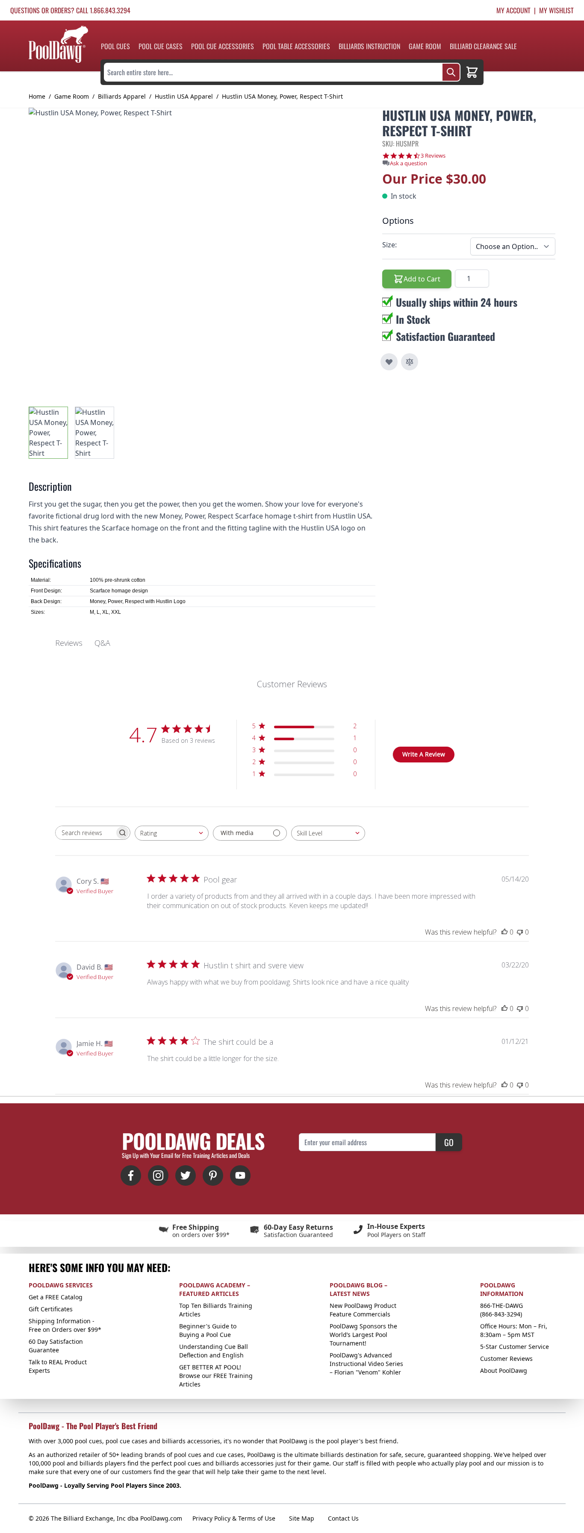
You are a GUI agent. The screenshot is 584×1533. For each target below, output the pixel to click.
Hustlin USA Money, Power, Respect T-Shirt (282, 96)
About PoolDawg (503, 1370)
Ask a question (408, 163)
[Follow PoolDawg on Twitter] (185, 1175)
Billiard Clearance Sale (483, 46)
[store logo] (58, 44)
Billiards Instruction (369, 46)
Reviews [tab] (69, 643)
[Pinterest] (213, 1175)
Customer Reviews (506, 1358)
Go (449, 1142)
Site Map (301, 1518)
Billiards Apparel (122, 96)
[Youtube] (240, 1175)
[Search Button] (451, 72)
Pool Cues (115, 46)
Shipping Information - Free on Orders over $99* (65, 1325)
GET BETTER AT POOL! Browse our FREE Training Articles (216, 1375)
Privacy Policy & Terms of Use (233, 1518)
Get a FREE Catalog (56, 1297)
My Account (513, 10)
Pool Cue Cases (161, 46)
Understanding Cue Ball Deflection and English (213, 1350)
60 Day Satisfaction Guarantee (56, 1345)
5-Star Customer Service (514, 1346)
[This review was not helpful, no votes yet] (520, 932)
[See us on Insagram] (158, 1175)
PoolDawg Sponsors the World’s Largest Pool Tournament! (363, 1334)
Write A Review (423, 754)
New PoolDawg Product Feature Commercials (363, 1309)
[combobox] (172, 833)
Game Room (425, 46)
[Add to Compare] (409, 361)
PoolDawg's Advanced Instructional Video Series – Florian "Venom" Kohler (366, 1363)
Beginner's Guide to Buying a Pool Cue (207, 1330)
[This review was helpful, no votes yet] (504, 932)
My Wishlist (556, 10)
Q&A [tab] (102, 643)
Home (37, 96)
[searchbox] (85, 832)
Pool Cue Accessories (222, 46)
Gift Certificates (51, 1309)
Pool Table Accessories (296, 46)
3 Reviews (433, 155)
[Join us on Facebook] (131, 1175)
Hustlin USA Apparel (184, 96)
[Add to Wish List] (389, 361)
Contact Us (343, 1518)
